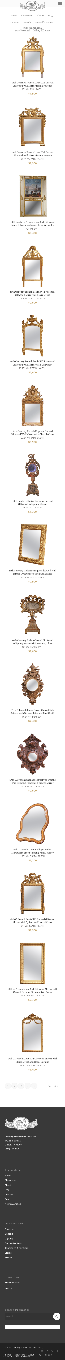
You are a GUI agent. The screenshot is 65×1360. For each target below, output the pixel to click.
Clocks (8, 1252)
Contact (15, 22)
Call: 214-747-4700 (32, 28)
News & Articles (44, 22)
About (40, 15)
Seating (9, 1233)
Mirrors (8, 1257)
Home (14, 15)
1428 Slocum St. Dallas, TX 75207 (32, 30)
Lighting (9, 1238)
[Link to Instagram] (42, 1351)
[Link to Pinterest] (57, 1351)
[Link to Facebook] (47, 1351)
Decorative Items (14, 1243)
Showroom (27, 15)
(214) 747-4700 (12, 1148)
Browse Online (12, 1282)
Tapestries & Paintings (16, 1247)
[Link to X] (52, 1351)
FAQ (50, 15)
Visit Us (8, 1288)
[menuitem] (14, 15)
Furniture (9, 1229)
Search (27, 22)
